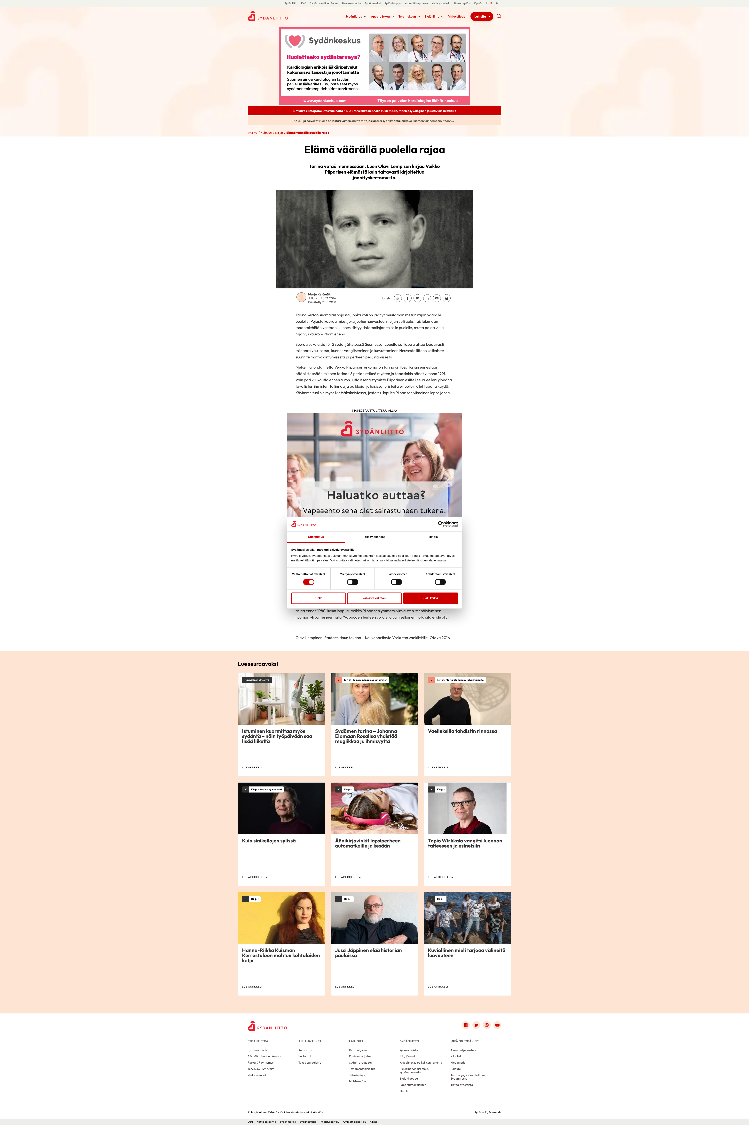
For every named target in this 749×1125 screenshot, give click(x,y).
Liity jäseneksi (408, 1056)
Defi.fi (404, 1091)
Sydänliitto (291, 3)
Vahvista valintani (374, 598)
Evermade (495, 1112)
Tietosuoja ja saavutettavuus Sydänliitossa (469, 1076)
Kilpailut (456, 1056)
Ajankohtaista (409, 1050)
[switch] (352, 582)
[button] (498, 18)
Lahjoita (480, 16)
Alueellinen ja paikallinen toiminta (421, 1062)
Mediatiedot (459, 1062)
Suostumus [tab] (316, 537)
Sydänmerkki (373, 3)
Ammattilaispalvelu (416, 3)
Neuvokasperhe (351, 3)
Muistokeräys (357, 1081)
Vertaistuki (305, 1056)
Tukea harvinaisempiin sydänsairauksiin (414, 1070)
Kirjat (279, 133)
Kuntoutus (304, 1050)
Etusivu (252, 133)
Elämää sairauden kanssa (264, 1056)
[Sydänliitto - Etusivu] (267, 1026)
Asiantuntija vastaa (463, 1050)
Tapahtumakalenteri (413, 1085)
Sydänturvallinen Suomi (324, 3)
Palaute (456, 1069)
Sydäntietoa (353, 16)
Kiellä (318, 598)
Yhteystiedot (457, 16)
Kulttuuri (266, 133)
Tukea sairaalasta (309, 1062)
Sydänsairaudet (258, 1050)
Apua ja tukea (380, 16)
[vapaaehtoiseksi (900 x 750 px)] (374, 488)
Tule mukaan (407, 16)
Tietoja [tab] (433, 537)
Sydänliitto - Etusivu (279, 16)
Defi (303, 3)
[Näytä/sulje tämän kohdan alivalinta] (365, 17)
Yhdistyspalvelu (441, 3)
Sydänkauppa (392, 3)
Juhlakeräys (357, 1075)
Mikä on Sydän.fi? (464, 1041)
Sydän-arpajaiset (360, 1062)
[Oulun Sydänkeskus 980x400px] (374, 66)
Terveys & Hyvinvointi (261, 1069)
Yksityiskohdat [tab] (374, 537)
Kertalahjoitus (358, 1050)
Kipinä (478, 3)
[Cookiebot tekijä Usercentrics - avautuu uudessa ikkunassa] (441, 524)
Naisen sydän (462, 3)
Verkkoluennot (257, 1075)
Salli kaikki (430, 598)
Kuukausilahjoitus (360, 1056)
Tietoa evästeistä (462, 1085)
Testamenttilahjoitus (362, 1069)
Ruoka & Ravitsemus (260, 1062)
